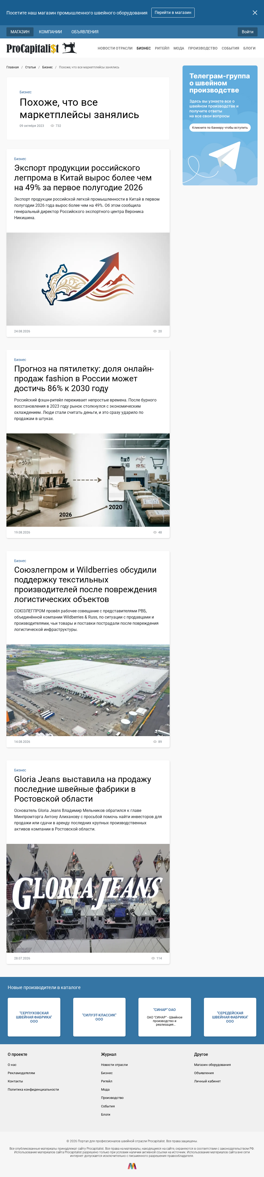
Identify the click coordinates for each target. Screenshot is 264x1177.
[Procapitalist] (41, 48)
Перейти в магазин (173, 12)
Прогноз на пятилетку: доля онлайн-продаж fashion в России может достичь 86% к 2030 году (84, 378)
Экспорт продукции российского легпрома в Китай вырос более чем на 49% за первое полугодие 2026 (83, 177)
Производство (203, 48)
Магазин (20, 31)
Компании (50, 31)
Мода (179, 48)
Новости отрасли (115, 48)
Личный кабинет (207, 1081)
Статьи (30, 67)
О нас (12, 1065)
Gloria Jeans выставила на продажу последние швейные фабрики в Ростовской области (82, 789)
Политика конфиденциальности (33, 1089)
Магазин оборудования (212, 1065)
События (230, 48)
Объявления (84, 31)
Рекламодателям (21, 1073)
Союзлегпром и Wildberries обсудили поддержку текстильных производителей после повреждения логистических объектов (85, 584)
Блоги (249, 48)
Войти (247, 31)
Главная (12, 67)
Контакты (15, 1081)
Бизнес (144, 48)
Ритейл (162, 48)
